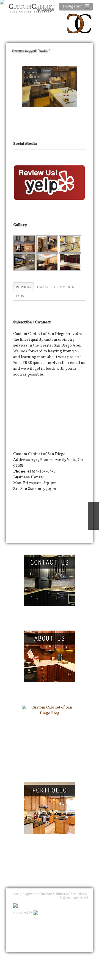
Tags (20, 296)
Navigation (73, 6)
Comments (64, 287)
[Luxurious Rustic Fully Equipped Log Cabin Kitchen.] (49, 86)
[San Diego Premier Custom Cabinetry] (79, 35)
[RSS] (17, 385)
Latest (43, 287)
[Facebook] (26, 385)
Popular (23, 287)
